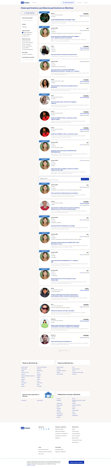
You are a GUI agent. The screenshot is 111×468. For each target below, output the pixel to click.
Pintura (38, 379)
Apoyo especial (60, 367)
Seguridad (57, 438)
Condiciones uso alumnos (61, 435)
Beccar (73, 398)
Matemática (39, 370)
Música (38, 377)
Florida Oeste (60, 405)
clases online (40, 400)
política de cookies (31, 465)
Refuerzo (74, 374)
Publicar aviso (85, 179)
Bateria (23, 386)
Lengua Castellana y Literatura (28, 375)
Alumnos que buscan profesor (45, 451)
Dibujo (22, 381)
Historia (23, 377)
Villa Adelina (59, 415)
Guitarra (39, 374)
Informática (39, 382)
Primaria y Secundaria (42, 367)
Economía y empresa (61, 370)
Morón (58, 406)
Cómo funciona (75, 431)
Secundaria (23, 382)
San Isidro (59, 412)
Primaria (39, 369)
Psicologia (39, 386)
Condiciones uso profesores (61, 433)
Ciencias (58, 369)
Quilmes (58, 410)
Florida (73, 403)
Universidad (24, 369)
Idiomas (58, 372)
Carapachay (59, 403)
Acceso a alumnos (76, 435)
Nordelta (59, 408)
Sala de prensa (75, 442)
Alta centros (41, 453)
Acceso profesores (76, 433)
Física (38, 372)
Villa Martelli (75, 415)
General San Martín (76, 405)
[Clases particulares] (25, 4)
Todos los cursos (25, 372)
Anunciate (79, 2)
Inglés (22, 370)
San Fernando (75, 410)
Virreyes (58, 417)
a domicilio (23, 400)
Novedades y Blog (59, 449)
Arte (73, 367)
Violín (38, 384)
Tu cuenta (85, 2)
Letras (73, 370)
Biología (38, 375)
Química (23, 374)
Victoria (74, 413)
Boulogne (59, 400)
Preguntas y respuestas (60, 451)
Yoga (38, 381)
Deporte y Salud (75, 369)
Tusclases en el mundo (77, 440)
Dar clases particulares (68, 2)
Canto (22, 384)
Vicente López (60, 413)
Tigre (73, 412)
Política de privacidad (60, 431)
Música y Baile (60, 374)
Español (23, 379)
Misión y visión (75, 438)
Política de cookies (59, 429)
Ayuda (73, 429)
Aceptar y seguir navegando (76, 462)
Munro (73, 406)
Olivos (73, 408)
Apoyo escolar (24, 367)
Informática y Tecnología (77, 372)
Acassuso (59, 398)
